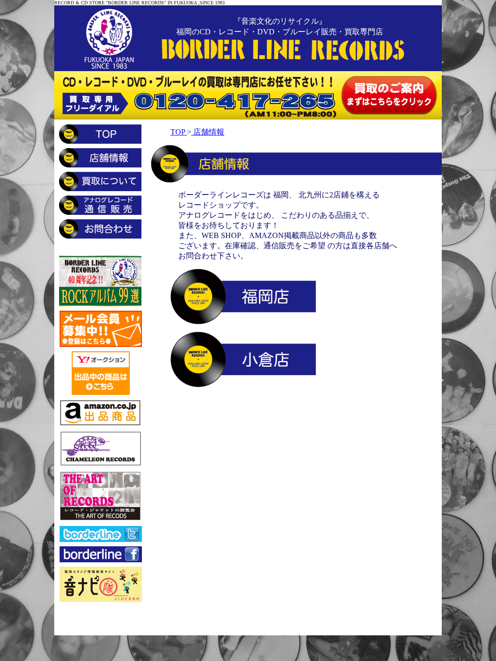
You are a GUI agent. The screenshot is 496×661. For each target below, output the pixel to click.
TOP (178, 132)
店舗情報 (207, 132)
